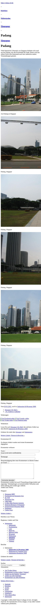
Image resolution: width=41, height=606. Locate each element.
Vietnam (11, 541)
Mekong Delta (13, 532)
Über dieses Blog (10, 595)
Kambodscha (13, 527)
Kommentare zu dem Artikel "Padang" (17, 572)
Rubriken (4, 11)
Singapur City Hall (17, 427)
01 (7, 406)
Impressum (8, 596)
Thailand (11, 539)
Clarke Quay (9, 510)
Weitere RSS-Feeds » (7, 581)
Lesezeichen (9, 591)
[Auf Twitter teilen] (6, 420)
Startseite (7, 584)
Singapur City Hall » (11, 410)
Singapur (5, 26)
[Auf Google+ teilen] (22, 418)
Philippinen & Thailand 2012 (18, 551)
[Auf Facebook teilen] (7, 418)
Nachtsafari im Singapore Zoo (14, 496)
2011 (9, 406)
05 (5, 406)
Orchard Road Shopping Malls (14, 506)
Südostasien (5, 18)
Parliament (8, 508)
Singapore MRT (10, 494)
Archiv (7, 588)
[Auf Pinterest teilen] (20, 420)
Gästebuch (8, 593)
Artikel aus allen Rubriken (13, 576)
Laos (10, 529)
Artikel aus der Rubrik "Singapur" (15, 574)
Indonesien (12, 525)
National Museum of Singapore (14, 505)
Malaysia (11, 530)
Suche (7, 589)
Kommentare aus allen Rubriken (15, 577)
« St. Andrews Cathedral (12, 411)
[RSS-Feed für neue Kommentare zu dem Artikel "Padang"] (10, 439)
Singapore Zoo (9, 499)
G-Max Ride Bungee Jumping (14, 503)
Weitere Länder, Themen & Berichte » (12, 435)
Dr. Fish (7, 498)
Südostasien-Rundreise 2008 (18, 553)
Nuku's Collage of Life (7, 3)
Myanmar (12, 534)
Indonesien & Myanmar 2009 (26, 406)
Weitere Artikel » (6, 513)
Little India (8, 501)
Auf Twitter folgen (11, 570)
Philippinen (12, 536)
